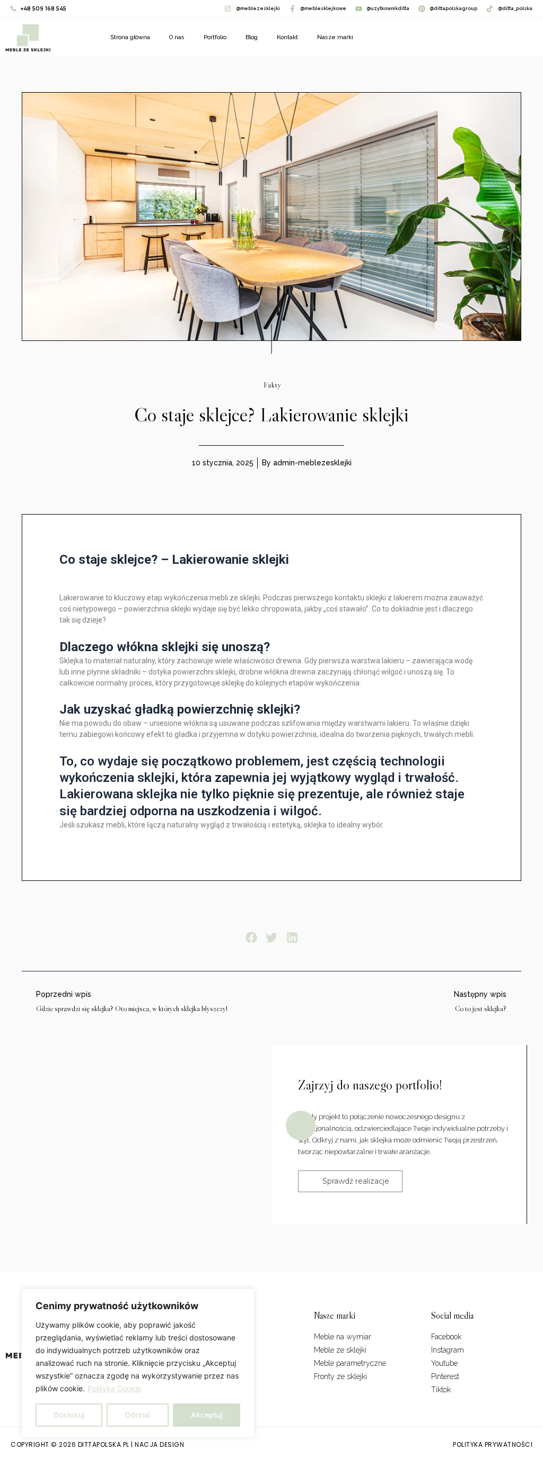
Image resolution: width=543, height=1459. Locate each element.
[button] (251, 938)
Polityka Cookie (114, 1388)
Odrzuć (138, 1414)
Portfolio (215, 37)
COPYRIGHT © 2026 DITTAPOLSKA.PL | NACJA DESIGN (97, 1444)
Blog (252, 37)
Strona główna (130, 37)
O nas (177, 37)
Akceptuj (206, 1414)
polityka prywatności (492, 1444)
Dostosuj (69, 1414)
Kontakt (287, 37)
